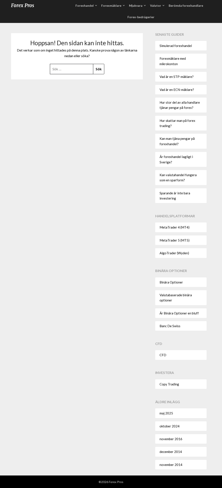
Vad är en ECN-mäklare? (177, 90)
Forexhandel (84, 5)
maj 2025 (166, 413)
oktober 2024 (170, 426)
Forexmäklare (111, 5)
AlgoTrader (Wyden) (174, 253)
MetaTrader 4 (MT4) (174, 227)
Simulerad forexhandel (176, 46)
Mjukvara (135, 5)
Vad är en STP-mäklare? (177, 77)
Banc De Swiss (170, 326)
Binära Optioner (171, 282)
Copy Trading (169, 384)
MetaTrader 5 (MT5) (174, 240)
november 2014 (171, 465)
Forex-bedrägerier (140, 17)
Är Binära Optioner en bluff (179, 313)
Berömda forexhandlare (186, 5)
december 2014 (171, 452)
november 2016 (171, 439)
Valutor (155, 5)
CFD (163, 355)
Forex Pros (22, 5)
